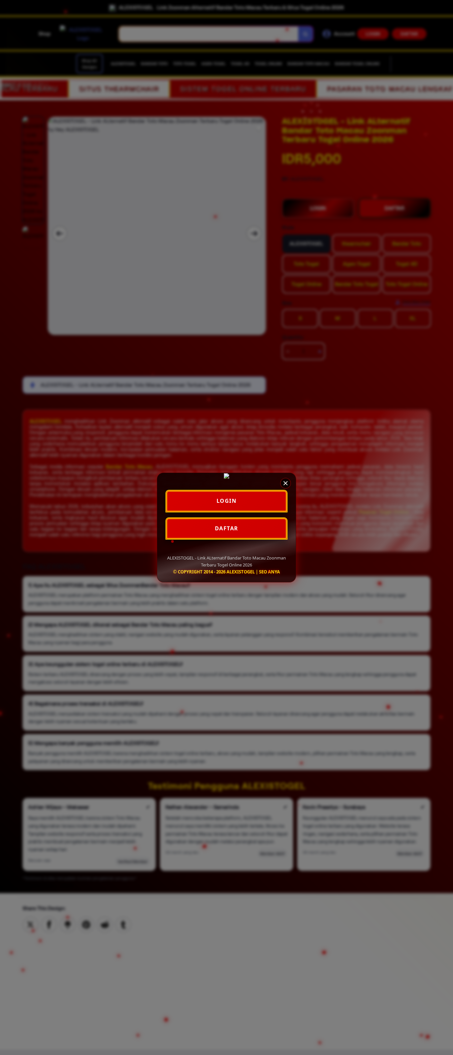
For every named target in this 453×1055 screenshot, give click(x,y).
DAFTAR (226, 528)
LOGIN (227, 500)
